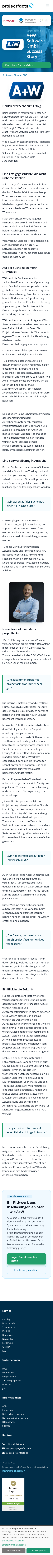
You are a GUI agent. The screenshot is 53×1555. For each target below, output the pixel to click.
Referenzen (8, 1372)
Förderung (7, 1342)
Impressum (8, 1410)
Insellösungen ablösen (26, 1270)
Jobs (4, 1388)
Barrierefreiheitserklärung (15, 1418)
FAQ (4, 1350)
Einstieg (6, 1319)
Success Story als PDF (16, 75)
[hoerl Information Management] (20, 20)
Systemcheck (8, 1327)
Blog (4, 1368)
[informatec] (41, 20)
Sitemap (6, 1425)
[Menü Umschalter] (47, 6)
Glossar (6, 1346)
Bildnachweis (8, 1422)
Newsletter (7, 1339)
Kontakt (6, 1331)
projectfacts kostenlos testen (24, 1259)
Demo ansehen (9, 1323)
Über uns (6, 1384)
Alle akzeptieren (38, 1550)
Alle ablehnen (14, 1550)
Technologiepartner (12, 1380)
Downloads (7, 1335)
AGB (4, 1406)
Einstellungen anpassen (14, 1544)
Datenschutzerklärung (13, 1414)
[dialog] (26, 1540)
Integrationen (9, 1376)
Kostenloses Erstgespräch (18, 65)
